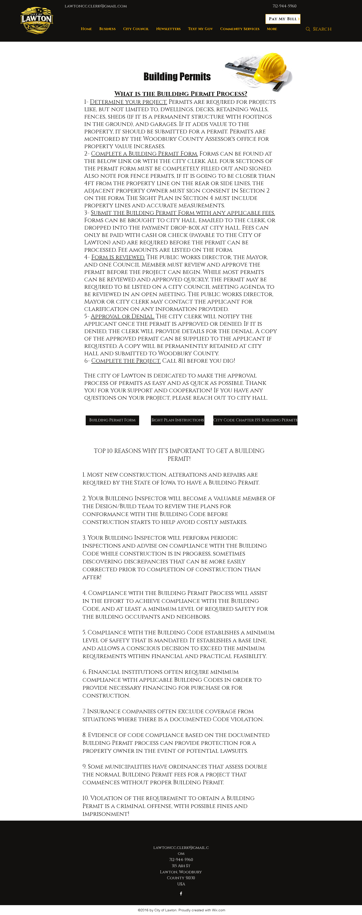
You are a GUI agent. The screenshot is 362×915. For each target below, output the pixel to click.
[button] (135, 29)
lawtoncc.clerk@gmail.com (96, 6)
